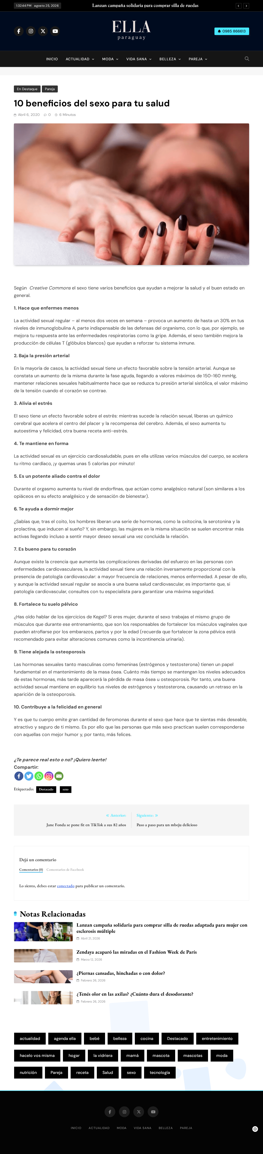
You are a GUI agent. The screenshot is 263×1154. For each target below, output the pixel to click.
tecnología (160, 1072)
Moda (108, 59)
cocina (146, 1038)
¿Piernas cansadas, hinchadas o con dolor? (121, 973)
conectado (65, 885)
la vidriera (102, 1055)
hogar (74, 1055)
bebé (94, 1038)
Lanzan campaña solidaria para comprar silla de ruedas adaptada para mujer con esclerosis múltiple (145, 5)
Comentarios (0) (31, 869)
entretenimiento (217, 1038)
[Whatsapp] (38, 776)
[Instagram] (48, 776)
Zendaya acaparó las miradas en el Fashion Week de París (137, 951)
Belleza (167, 59)
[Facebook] (18, 776)
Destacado (46, 789)
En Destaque (27, 89)
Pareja (196, 59)
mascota (161, 1055)
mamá (132, 1055)
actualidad (30, 1038)
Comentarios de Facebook (65, 869)
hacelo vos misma (37, 1055)
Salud (107, 1072)
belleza (120, 1038)
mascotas (192, 1055)
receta (82, 1072)
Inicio (52, 59)
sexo (66, 789)
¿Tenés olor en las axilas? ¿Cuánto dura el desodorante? (135, 993)
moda (222, 1055)
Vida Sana (136, 59)
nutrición (28, 1072)
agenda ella (65, 1038)
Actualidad (78, 59)
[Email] (58, 776)
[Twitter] (28, 776)
